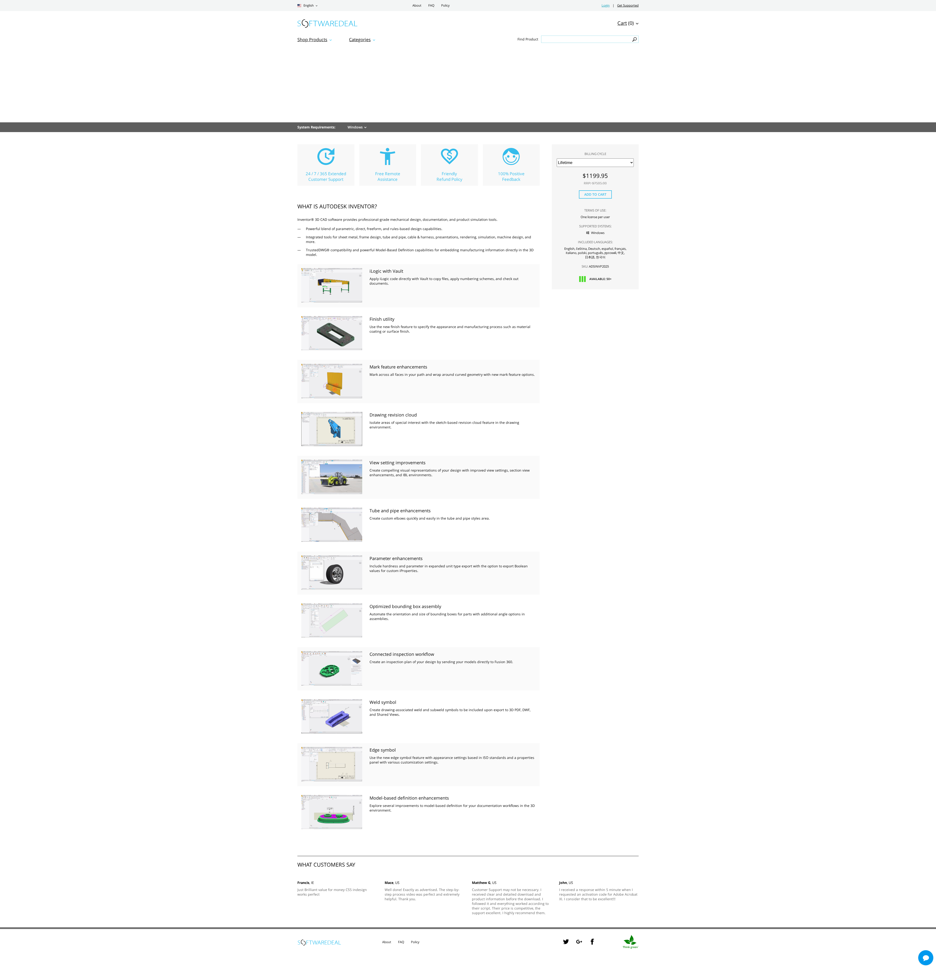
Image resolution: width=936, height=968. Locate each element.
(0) (625, 23)
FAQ (431, 5)
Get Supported (628, 5)
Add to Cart (595, 194)
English (308, 5)
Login (606, 5)
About (416, 5)
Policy (445, 5)
